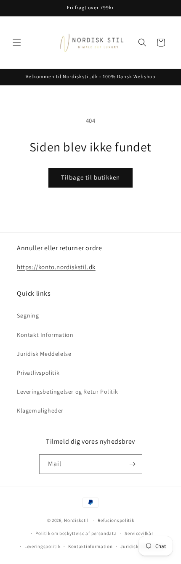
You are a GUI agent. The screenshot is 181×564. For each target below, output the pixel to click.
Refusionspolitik (116, 520)
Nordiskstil (76, 520)
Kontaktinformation (90, 546)
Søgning (28, 315)
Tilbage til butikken (90, 177)
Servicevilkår (139, 533)
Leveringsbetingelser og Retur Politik (67, 391)
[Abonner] (132, 464)
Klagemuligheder (40, 410)
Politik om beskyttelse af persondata (76, 533)
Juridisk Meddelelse (44, 353)
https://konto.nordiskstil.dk (56, 267)
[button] (17, 42)
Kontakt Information (45, 335)
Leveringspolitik (42, 546)
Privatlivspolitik (38, 372)
